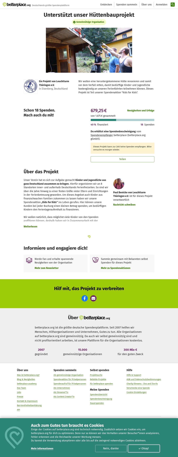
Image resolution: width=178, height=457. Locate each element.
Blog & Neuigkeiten (26, 379)
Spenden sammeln (126, 4)
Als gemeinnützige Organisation (68, 375)
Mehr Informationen (42, 448)
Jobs (19, 392)
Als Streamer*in (61, 392)
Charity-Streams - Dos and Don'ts (142, 383)
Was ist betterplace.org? (28, 375)
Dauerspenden (97, 403)
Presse (20, 396)
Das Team (21, 388)
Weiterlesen (30, 226)
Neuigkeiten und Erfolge (140, 110)
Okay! (145, 448)
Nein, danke (111, 448)
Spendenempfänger (102, 135)
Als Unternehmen (62, 388)
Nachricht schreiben (124, 204)
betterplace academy (27, 383)
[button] (84, 298)
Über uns (146, 4)
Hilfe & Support (134, 375)
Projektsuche (96, 375)
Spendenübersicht (98, 394)
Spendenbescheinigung (101, 399)
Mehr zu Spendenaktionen (115, 268)
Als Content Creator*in (64, 396)
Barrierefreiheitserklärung (29, 405)
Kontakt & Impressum (27, 401)
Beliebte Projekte (98, 379)
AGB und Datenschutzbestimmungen (144, 379)
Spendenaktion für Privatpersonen (70, 379)
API (18, 409)
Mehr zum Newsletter (47, 268)
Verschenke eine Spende (138, 388)
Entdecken (106, 4)
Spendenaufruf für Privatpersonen (70, 383)
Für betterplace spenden (101, 383)
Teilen (122, 159)
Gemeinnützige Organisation (90, 22)
